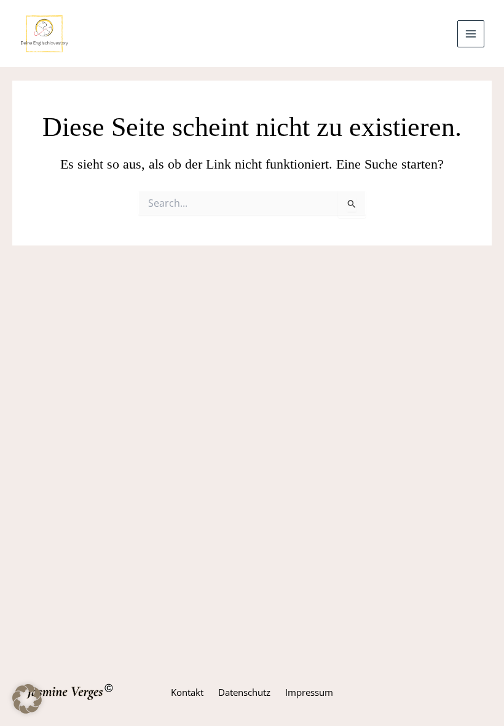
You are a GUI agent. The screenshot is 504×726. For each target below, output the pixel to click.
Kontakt (187, 692)
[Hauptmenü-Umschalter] (470, 33)
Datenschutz (244, 692)
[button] (27, 699)
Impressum (309, 692)
